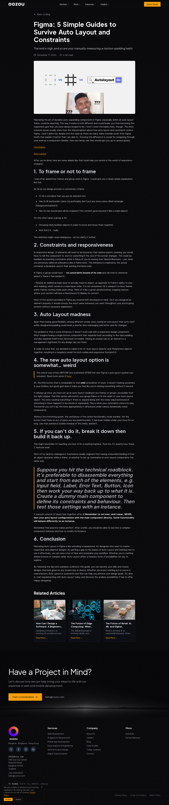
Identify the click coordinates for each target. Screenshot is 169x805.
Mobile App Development (59, 741)
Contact (90, 753)
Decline (18, 799)
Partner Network (133, 737)
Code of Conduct (138, 795)
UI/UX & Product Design (58, 749)
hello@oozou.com (54, 697)
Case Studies (92, 745)
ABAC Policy (155, 795)
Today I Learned (94, 749)
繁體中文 (35, 784)
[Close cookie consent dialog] (42, 787)
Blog (89, 741)
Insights (104, 4)
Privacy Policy (121, 795)
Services (63, 4)
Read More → (42, 638)
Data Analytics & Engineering (60, 745)
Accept (8, 799)
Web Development (56, 734)
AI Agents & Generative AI (59, 737)
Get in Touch (152, 4)
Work (76, 4)
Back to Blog (43, 14)
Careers (90, 737)
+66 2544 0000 (15, 773)
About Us (91, 734)
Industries (89, 4)
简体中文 (44, 784)
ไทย (28, 784)
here (69, 376)
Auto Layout (40, 153)
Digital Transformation (57, 753)
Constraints (39, 147)
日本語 (22, 784)
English (15, 784)
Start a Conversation (23, 697)
